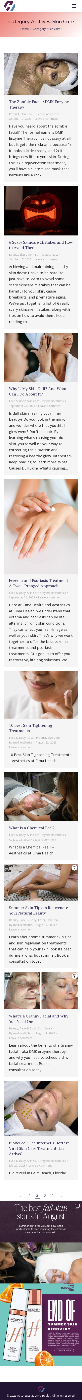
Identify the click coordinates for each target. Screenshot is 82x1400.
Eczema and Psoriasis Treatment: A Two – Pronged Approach (39, 583)
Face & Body (17, 401)
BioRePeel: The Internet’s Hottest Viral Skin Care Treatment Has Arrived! (39, 1148)
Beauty (13, 254)
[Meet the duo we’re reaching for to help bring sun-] (41, 1324)
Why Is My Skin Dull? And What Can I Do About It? (38, 391)
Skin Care (27, 114)
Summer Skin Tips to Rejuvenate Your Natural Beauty (38, 910)
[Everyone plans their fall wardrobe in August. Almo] (41, 1242)
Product (14, 114)
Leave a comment (46, 119)
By (47, 114)
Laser (30, 738)
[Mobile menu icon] (74, 6)
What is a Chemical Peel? (32, 828)
